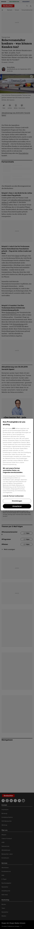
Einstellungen (17, 501)
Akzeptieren (17, 506)
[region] (17, 464)
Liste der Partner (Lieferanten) (13, 496)
